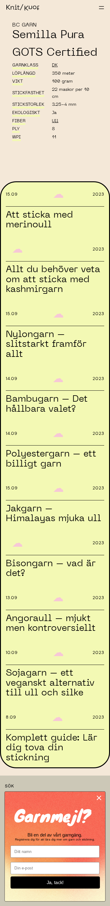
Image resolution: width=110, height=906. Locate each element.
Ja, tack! (55, 882)
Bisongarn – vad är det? (51, 568)
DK (55, 65)
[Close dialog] (99, 798)
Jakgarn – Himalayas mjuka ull (53, 513)
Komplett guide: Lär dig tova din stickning (51, 747)
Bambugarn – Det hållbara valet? (47, 404)
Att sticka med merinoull (39, 219)
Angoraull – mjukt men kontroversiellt (51, 623)
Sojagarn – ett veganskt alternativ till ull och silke (50, 682)
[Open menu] (101, 7)
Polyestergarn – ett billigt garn (51, 458)
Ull (55, 121)
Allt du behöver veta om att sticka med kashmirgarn (53, 279)
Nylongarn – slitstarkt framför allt (46, 344)
